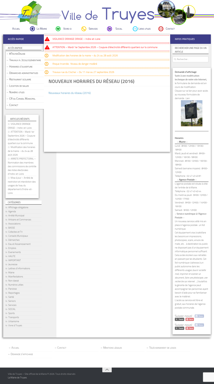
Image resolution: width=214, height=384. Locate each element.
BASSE (11, 227)
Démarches (14, 240)
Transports (13, 317)
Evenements (14, 252)
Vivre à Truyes (15, 325)
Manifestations (15, 276)
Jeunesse (12, 264)
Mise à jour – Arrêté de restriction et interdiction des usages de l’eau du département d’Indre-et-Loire (22, 185)
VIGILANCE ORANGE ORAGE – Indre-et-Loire (76, 38)
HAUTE (11, 256)
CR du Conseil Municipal (22, 98)
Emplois (12, 248)
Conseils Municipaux (18, 236)
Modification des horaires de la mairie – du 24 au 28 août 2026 (85, 55)
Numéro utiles (16, 92)
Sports (11, 313)
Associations (14, 223)
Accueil (16, 28)
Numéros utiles (15, 284)
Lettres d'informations (19, 268)
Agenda (12, 211)
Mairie (11, 272)
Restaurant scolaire (20, 79)
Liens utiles (144, 28)
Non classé (13, 280)
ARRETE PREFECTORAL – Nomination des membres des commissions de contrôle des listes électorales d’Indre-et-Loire (22, 166)
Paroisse (12, 288)
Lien (188, 98)
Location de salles (19, 86)
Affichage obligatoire (18, 207)
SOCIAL (12, 309)
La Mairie (42, 28)
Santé (11, 297)
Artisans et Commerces (19, 219)
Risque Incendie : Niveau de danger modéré (74, 63)
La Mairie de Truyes (17, 377)
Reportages (14, 292)
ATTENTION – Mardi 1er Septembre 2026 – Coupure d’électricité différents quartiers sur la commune (104, 47)
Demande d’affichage (22, 354)
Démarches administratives (23, 73)
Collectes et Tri (15, 231)
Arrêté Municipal (16, 215)
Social (118, 28)
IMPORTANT (14, 260)
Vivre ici (67, 28)
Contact (170, 28)
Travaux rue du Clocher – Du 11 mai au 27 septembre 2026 (83, 72)
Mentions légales (112, 347)
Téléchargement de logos (162, 347)
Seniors (12, 301)
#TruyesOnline (17, 53)
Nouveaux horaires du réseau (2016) (70, 93)
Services (93, 28)
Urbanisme (13, 321)
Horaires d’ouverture (20, 66)
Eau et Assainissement (19, 244)
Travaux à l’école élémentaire (25, 60)
